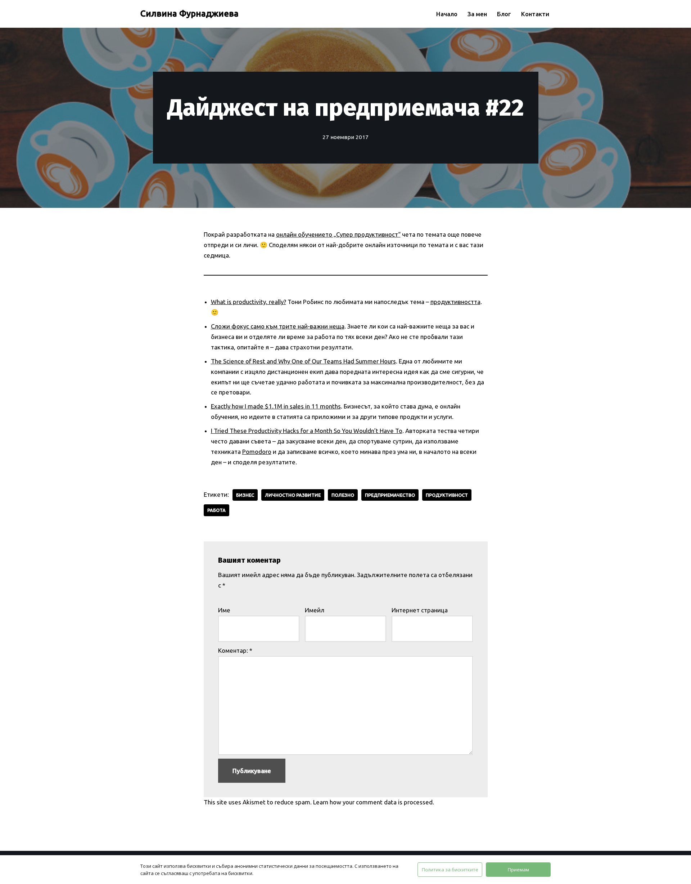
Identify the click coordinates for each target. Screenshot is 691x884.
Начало (446, 13)
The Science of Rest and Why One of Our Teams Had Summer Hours (303, 361)
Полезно (342, 494)
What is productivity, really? (248, 301)
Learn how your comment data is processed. (373, 802)
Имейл (314, 610)
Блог (504, 13)
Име (224, 610)
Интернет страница (420, 610)
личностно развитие (293, 494)
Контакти (535, 13)
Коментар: (235, 650)
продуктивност (447, 494)
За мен (477, 13)
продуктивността (455, 301)
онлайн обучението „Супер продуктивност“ (338, 234)
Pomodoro (256, 451)
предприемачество (390, 494)
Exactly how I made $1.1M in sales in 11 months (276, 406)
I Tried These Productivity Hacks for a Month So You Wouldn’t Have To (306, 430)
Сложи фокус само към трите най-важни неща (277, 326)
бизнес (245, 494)
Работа (216, 510)
